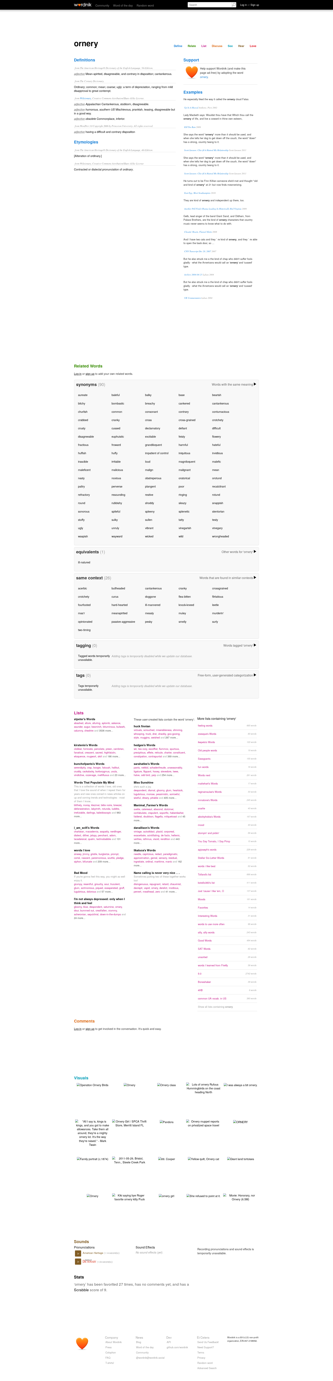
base (182, 395)
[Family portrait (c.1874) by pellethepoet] (92, 1158)
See (230, 46)
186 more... (114, 756)
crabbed (83, 420)
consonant (151, 411)
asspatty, (105, 831)
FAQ (107, 1357)
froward (116, 445)
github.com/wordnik (177, 1347)
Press (108, 1347)
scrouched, (149, 730)
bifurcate (88, 861)
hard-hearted (120, 605)
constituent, (179, 752)
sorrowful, (175, 794)
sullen (148, 520)
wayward (117, 536)
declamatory (152, 428)
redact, (159, 854)
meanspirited (119, 613)
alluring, (97, 723)
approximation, (142, 858)
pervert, (138, 891)
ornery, (155, 888)
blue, (86, 907)
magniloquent (187, 461)
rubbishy (117, 503)
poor (181, 486)
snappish (217, 503)
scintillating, (154, 835)
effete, (151, 752)
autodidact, (149, 831)
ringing (183, 494)
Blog (138, 1342)
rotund (216, 494)
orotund (217, 478)
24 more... (79, 918)
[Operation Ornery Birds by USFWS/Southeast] (92, 1084)
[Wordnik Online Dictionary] (83, 4)
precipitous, (140, 752)
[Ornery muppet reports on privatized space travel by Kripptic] (203, 1123)
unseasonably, (175, 767)
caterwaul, (148, 809)
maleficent (84, 470)
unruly (115, 528)
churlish (82, 411)
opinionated (85, 621)
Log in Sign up (249, 5)
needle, (138, 854)
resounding (118, 494)
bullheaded (118, 588)
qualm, (92, 839)
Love (253, 46)
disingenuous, (142, 884)
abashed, (79, 723)
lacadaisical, (81, 839)
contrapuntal (155, 756)
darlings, (92, 812)
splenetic (184, 511)
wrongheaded (220, 536)
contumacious (220, 411)
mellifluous (104, 775)
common (117, 411)
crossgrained (220, 588)
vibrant (149, 528)
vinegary (217, 528)
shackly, (162, 734)
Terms (200, 1352)
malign (149, 470)
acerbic (82, 588)
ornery (204, 77)
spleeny (150, 511)
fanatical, (79, 752)
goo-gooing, (173, 734)
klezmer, (96, 805)
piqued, (100, 888)
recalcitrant (219, 486)
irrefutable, (80, 812)
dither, (86, 835)
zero (158, 891)
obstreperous (153, 478)
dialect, (78, 835)
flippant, (148, 771)
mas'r (81, 613)
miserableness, (164, 730)
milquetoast (171, 816)
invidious (217, 453)
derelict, (164, 888)
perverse (117, 486)
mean (215, 470)
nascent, (87, 858)
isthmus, (148, 839)
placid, (160, 831)
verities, (138, 839)
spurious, (175, 749)
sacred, (99, 752)
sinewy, (78, 854)
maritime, (160, 861)
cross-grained (187, 420)
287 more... (171, 737)
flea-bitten (185, 596)
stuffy (81, 520)
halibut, (116, 767)
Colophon (110, 1352)
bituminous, (109, 726)
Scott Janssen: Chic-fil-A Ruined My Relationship (206, 150)
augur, (88, 726)
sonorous (83, 511)
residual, (173, 858)
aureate (82, 395)
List (203, 46)
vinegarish (185, 528)
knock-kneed (186, 605)
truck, (149, 734)
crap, (90, 767)
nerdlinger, (116, 831)
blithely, (78, 805)
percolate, (100, 749)
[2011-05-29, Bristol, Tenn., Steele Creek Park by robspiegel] (129, 1160)
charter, (168, 752)
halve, (137, 775)
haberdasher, (177, 813)
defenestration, (82, 808)
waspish (83, 536)
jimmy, (87, 854)
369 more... (173, 756)
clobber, (78, 749)
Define (178, 46)
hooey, (157, 771)
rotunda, (107, 808)
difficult (216, 428)
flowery (216, 436)
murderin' (218, 613)
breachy (150, 403)
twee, (176, 771)
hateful (216, 445)
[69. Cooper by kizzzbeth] (166, 1158)
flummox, (164, 749)
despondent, (141, 790)
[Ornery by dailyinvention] (92, 1195)
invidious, (174, 888)
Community (102, 5)
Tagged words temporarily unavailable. (94, 658)
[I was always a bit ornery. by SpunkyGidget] (240, 1084)
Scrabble (81, 1289)
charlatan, (80, 831)
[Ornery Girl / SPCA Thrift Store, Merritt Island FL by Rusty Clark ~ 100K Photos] (129, 1123)
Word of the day (123, 5)
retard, (166, 884)
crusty (81, 428)
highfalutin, (110, 752)
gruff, (122, 888)
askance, (116, 723)
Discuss (217, 46)
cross (148, 420)
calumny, (79, 730)
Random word (145, 5)
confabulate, (141, 813)
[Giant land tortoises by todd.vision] (240, 1158)
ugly (80, 528)
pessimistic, (163, 794)
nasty (81, 478)
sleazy (182, 503)
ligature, (138, 771)
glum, (169, 790)
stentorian (218, 511)
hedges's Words (144, 745)
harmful (183, 445)
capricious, (149, 854)
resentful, (88, 884)
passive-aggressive (123, 621)
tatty (181, 520)
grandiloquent (153, 445)
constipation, (141, 756)
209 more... (104, 861)
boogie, (97, 767)
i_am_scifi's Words (86, 828)
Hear (241, 46)
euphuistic (118, 436)
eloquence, (80, 756)
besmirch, (97, 726)
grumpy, (78, 884)
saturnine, (109, 907)
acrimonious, (88, 888)
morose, (151, 794)
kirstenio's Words (86, 745)
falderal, (138, 816)
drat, (155, 734)
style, (137, 737)
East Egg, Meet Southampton (197, 192)
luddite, (116, 808)
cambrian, (119, 749)
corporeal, (169, 831)
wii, (136, 749)
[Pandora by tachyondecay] (166, 1121)
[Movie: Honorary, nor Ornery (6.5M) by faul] (240, 1197)
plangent (150, 486)
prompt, (115, 854)
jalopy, (94, 835)
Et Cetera (203, 1337)
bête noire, (107, 805)
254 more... (168, 775)
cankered (184, 403)
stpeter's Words (84, 719)
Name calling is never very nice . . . (157, 873)
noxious (116, 478)
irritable (116, 461)
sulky (115, 520)
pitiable (154, 798)
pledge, (120, 858)
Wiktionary (85, 98)
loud (147, 461)
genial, (155, 858)
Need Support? (205, 1347)
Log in (78, 374)
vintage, (138, 831)
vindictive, (80, 775)
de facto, (166, 835)
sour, (107, 884)
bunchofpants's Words (89, 764)
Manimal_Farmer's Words (151, 805)
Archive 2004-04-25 (193, 274)
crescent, (90, 752)
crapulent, (154, 813)
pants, (137, 767)
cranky (116, 420)
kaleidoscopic (104, 812)
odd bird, (146, 775)
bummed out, (88, 910)
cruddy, (78, 771)
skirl (100, 756)
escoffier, (154, 749)
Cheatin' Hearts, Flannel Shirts (198, 231)
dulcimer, (169, 809)
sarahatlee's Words (146, 764)
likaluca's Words (145, 850)
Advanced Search (207, 1368)
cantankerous (220, 403)
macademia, (93, 831)
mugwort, (92, 756)
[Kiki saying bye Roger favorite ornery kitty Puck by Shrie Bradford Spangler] (129, 1197)
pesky (148, 621)
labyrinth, (96, 808)
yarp (154, 775)
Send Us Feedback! (208, 1342)
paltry (81, 486)
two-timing (84, 630)
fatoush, (107, 767)
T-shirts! (109, 1363)
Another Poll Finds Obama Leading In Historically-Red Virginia (212, 208)
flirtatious (217, 596)
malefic (216, 461)
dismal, (152, 790)
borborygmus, (103, 771)
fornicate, (88, 749)
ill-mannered (152, 605)
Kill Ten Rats (190, 127)
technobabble (104, 839)
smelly (182, 621)
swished (156, 737)
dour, (77, 910)
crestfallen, (102, 910)
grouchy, (99, 884)
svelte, (138, 809)
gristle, (95, 854)
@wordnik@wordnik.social (150, 1357)
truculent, (115, 884)
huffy (115, 453)
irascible (83, 461)
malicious (117, 470)
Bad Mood (80, 873)
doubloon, (149, 816)
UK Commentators (192, 297)
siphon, (78, 861)
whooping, (140, 734)
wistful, (138, 798)
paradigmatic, (170, 854)
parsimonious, (100, 858)
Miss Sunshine (143, 782)
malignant (185, 470)
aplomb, (106, 723)
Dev (169, 1337)
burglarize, (105, 854)
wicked (149, 536)
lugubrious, (140, 794)
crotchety (217, 420)
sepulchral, (93, 914)
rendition (166, 839)
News (139, 1337)
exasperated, (111, 888)
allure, (88, 723)
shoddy (149, 503)
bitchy (81, 403)
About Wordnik (113, 1342)
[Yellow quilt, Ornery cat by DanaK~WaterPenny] (203, 1158)
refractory (84, 494)
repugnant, (156, 884)
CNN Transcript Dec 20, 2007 (197, 251)
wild (181, 536)
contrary (184, 411)
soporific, (165, 813)
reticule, (159, 752)
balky (148, 395)
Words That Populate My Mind (94, 782)
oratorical (184, 478)
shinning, (178, 730)
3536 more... (106, 730)
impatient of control (156, 453)
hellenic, (175, 835)
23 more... (120, 775)
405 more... (170, 798)
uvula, (114, 771)
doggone (150, 596)
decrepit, (139, 888)
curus (115, 596)
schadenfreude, (158, 767)
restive (149, 494)
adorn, (112, 835)
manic (169, 861)
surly (215, 621)
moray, (87, 805)
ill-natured (84, 562)
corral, (78, 858)
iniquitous (184, 453)
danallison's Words (146, 828)
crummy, (113, 910)
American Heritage (93, 1253)
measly (149, 613)
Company (111, 1337)
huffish (82, 453)
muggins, (145, 737)
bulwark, (120, 726)
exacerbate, (140, 835)
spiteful (116, 511)
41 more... (171, 891)
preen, (110, 749)
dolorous (92, 891)
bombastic (118, 403)
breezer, (118, 805)
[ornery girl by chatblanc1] (166, 1195)
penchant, (103, 835)
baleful (116, 395)
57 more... (107, 891)
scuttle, (112, 858)
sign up (90, 374)
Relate (192, 46)
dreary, (146, 798)
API (169, 1342)
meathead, (149, 891)
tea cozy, (143, 749)
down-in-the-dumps (111, 914)
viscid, (157, 839)
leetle (215, 605)
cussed (116, 428)
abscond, (159, 809)
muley (182, 613)
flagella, (159, 816)
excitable (150, 436)
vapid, (147, 888)
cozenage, (92, 775)
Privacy (201, 1357)
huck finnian (142, 726)
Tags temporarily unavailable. (88, 687)
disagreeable (86, 436)
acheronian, (80, 914)
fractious (83, 445)
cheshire (89, 730)
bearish (216, 395)
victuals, (138, 730)
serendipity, (80, 767)
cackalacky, (88, 771)
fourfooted (84, 605)
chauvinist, (176, 884)
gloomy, (161, 790)
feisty (182, 436)
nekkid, (145, 767)
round (81, 503)
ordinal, (149, 861)
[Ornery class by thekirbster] (166, 1084)
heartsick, (178, 790)
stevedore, (167, 771)
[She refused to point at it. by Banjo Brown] (203, 1195)
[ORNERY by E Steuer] (240, 1121)
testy (215, 520)
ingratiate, (139, 861)
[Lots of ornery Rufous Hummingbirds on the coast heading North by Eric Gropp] (203, 1088)
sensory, (163, 858)
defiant (183, 428)
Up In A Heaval (191, 107)
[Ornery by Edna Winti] (129, 1084)
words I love (82, 850)
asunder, (79, 726)
